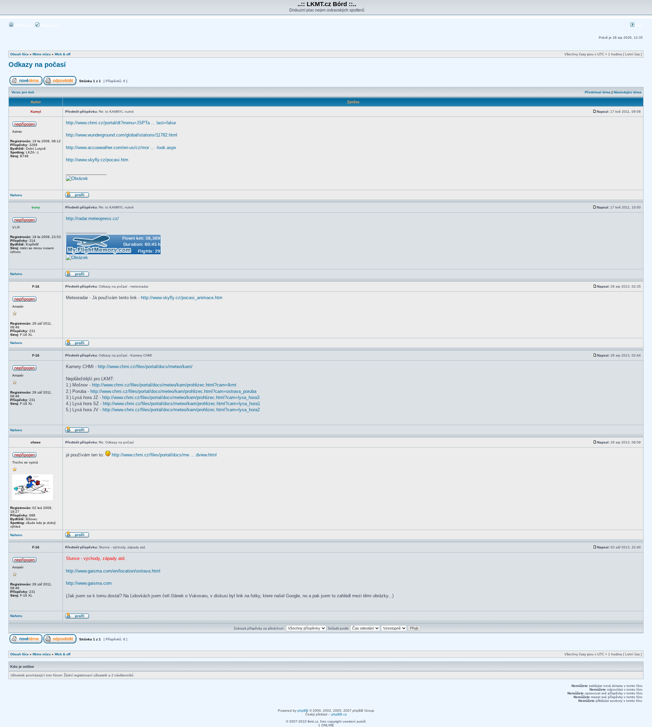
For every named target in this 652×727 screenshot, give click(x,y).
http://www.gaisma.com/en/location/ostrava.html (113, 571)
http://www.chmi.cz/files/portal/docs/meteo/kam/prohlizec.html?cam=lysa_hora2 (181, 409)
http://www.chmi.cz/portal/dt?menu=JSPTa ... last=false (121, 122)
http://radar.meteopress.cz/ (92, 218)
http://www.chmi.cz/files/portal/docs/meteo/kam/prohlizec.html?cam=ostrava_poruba (173, 391)
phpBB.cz (339, 714)
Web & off (62, 54)
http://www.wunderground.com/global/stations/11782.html (121, 135)
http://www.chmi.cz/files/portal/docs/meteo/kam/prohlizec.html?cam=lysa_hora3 (180, 397)
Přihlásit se (22, 25)
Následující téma (627, 92)
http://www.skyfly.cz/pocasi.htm (97, 159)
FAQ (638, 25)
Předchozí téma (598, 92)
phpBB (302, 710)
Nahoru (16, 195)
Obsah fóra (19, 54)
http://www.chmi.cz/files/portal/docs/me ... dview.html (164, 454)
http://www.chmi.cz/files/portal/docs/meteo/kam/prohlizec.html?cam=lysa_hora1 (181, 403)
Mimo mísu (42, 54)
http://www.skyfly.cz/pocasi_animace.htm (181, 297)
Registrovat (49, 25)
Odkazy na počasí (37, 64)
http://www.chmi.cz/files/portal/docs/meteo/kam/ (145, 366)
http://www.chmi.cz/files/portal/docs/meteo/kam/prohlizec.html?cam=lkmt (164, 384)
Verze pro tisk (23, 92)
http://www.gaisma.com (89, 583)
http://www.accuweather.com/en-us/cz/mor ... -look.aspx (121, 147)
